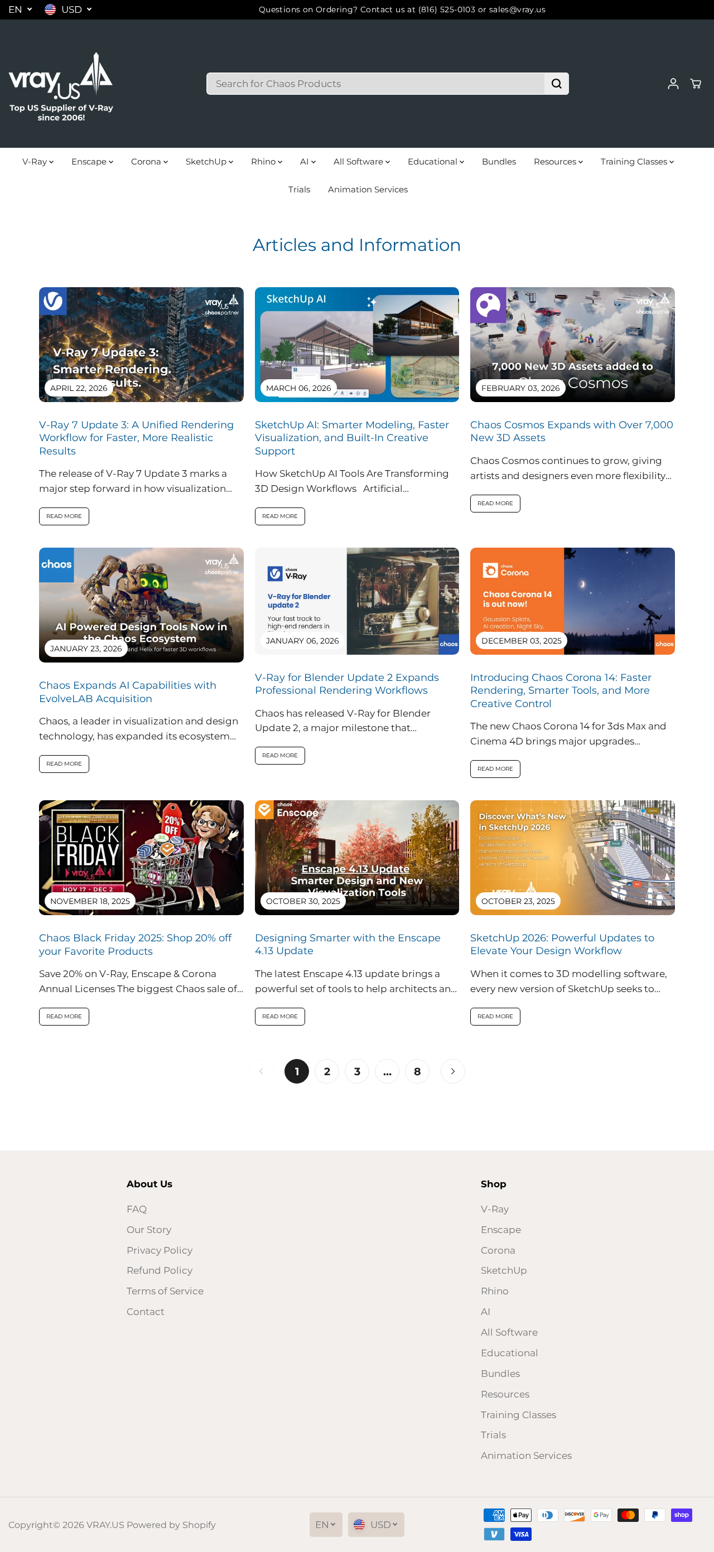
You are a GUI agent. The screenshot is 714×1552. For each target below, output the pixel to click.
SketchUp (207, 161)
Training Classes (635, 161)
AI (305, 161)
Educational (434, 161)
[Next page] (453, 1071)
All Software (359, 161)
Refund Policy (159, 1270)
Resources (556, 161)
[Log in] (673, 84)
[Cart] (696, 84)
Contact (146, 1311)
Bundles (499, 161)
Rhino (264, 161)
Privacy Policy (159, 1250)
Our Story (149, 1229)
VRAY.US (105, 1525)
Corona (147, 161)
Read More (64, 516)
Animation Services (368, 189)
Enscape (90, 161)
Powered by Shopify (171, 1525)
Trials (299, 189)
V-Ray (35, 161)
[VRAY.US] (61, 83)
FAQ (137, 1209)
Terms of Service (165, 1291)
